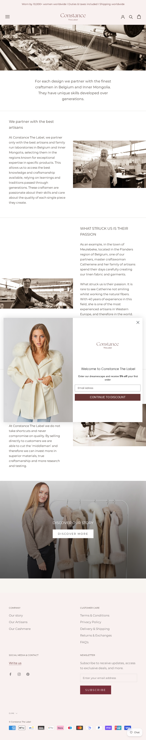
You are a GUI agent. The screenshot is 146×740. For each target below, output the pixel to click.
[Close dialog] (138, 322)
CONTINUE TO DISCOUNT (108, 397)
